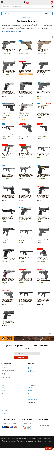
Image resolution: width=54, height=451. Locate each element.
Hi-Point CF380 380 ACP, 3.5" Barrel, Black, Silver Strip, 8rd (8, 113)
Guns (2, 387)
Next (50, 333)
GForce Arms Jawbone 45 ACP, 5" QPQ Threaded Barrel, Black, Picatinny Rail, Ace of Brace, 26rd (25, 301)
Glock (29, 394)
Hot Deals (3, 394)
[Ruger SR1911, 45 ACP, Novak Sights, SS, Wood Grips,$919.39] (26, 107)
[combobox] (26, 6)
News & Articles (31, 365)
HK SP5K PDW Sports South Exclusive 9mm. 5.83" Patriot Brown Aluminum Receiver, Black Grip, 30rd (25, 155)
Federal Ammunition (32, 399)
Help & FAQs (4, 410)
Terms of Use (4, 412)
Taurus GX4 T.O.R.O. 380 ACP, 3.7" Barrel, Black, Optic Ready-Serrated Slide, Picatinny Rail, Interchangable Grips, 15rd (43, 218)
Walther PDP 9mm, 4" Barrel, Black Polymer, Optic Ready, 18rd (25, 71)
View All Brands (31, 402)
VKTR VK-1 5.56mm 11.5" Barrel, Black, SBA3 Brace (25, 258)
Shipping (30, 368)
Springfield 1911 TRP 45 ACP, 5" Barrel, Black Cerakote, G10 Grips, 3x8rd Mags (8, 50)
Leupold (29, 397)
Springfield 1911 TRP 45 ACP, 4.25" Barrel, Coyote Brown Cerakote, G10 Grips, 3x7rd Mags (42, 51)
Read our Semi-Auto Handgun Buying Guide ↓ (11, 31)
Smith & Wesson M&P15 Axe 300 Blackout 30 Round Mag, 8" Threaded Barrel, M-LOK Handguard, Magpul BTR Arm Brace (26, 239)
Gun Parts (3, 390)
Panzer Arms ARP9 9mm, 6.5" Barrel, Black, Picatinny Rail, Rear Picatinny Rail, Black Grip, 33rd (8, 238)
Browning (30, 387)
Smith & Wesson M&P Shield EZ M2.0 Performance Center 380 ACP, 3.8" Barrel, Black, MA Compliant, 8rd (25, 93)
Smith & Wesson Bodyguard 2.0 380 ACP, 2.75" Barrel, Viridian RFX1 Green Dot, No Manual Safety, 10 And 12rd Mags (8, 301)
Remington (30, 400)
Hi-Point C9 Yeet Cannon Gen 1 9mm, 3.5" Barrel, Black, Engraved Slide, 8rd (43, 71)
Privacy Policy (4, 413)
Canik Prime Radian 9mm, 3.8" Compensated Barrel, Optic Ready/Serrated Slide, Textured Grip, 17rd (8, 322)
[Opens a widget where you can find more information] (49, 448)
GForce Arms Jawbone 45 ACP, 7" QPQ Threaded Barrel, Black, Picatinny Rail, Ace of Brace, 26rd (43, 301)
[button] (27, 13)
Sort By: (41, 36)
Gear (2, 393)
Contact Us (4, 415)
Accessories (4, 392)
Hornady (30, 390)
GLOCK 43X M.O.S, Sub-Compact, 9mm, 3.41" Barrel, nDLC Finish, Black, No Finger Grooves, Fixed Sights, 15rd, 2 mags (43, 239)
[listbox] (47, 37)
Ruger (29, 393)
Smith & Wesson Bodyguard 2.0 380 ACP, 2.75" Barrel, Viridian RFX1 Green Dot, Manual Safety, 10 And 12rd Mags (43, 280)
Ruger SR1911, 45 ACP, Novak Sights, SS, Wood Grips (25, 113)
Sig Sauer (30, 392)
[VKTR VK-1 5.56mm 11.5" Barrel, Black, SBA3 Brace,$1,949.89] (26, 253)
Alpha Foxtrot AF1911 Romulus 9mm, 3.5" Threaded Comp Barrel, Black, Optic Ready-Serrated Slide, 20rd (43, 197)
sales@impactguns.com (7, 379)
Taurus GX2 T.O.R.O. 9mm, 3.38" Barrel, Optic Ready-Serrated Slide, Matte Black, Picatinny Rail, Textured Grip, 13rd (26, 218)
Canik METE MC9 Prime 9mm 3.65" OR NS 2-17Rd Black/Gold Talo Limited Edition (43, 175)
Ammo (2, 389)
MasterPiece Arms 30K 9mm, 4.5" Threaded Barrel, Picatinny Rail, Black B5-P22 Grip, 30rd (8, 154)
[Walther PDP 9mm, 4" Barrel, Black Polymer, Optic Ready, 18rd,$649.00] (26, 66)
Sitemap (30, 370)
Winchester (30, 396)
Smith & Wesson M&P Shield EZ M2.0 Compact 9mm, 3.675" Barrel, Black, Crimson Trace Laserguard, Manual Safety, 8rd (8, 72)
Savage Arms (31, 389)
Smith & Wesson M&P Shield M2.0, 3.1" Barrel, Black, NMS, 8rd (43, 92)
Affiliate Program (32, 371)
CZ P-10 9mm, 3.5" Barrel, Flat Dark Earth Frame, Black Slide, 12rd (25, 50)
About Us (30, 367)
